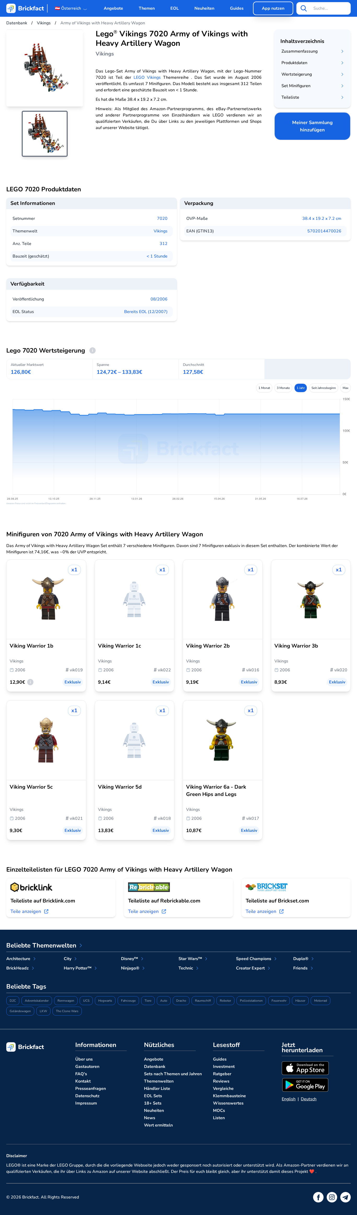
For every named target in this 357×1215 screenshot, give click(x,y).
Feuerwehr (279, 1001)
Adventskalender (37, 1001)
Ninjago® (130, 968)
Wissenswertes (228, 1103)
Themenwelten (159, 1081)
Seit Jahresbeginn (324, 388)
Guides (237, 8)
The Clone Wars (67, 1011)
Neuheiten (204, 8)
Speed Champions (253, 958)
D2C (13, 1001)
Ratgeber (222, 1074)
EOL (174, 8)
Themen (147, 8)
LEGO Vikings (147, 77)
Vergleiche (223, 1088)
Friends (300, 968)
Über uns (84, 1059)
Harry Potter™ (77, 968)
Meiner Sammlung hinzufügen (312, 126)
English (289, 1099)
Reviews (221, 1081)
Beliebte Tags (26, 986)
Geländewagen (20, 1011)
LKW (43, 1011)
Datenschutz (87, 1096)
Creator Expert (250, 968)
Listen (219, 1118)
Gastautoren (87, 1066)
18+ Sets (153, 1103)
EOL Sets (153, 1096)
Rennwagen (65, 1001)
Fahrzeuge (128, 1001)
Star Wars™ (190, 958)
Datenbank (154, 1066)
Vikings (161, 231)
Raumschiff (203, 1001)
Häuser (300, 1001)
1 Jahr (301, 388)
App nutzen (273, 8)
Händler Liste (157, 1088)
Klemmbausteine (229, 1096)
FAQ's (81, 1074)
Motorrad (320, 1001)
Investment (224, 1066)
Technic (186, 968)
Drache (181, 1001)
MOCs (219, 1110)
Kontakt (83, 1081)
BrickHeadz (17, 968)
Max (345, 388)
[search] (304, 8)
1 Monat (264, 388)
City (67, 958)
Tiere (148, 1001)
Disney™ (129, 958)
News (149, 1118)
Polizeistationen (251, 1001)
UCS (86, 1001)
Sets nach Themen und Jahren (173, 1074)
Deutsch (308, 1099)
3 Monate (283, 388)
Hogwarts (105, 1001)
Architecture (18, 958)
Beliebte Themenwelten (41, 945)
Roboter (225, 1001)
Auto (163, 1001)
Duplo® (300, 958)
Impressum (86, 1103)
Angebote (113, 8)
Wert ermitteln (158, 1125)
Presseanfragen (90, 1088)
